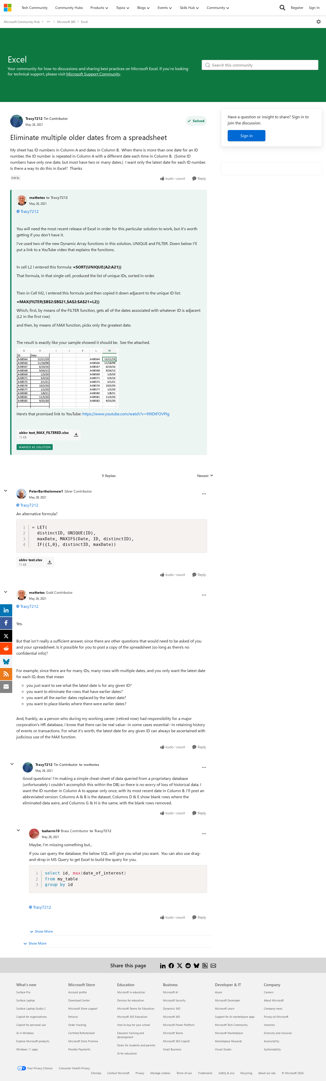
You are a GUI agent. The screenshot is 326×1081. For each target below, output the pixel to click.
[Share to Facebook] (171, 965)
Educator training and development (130, 1035)
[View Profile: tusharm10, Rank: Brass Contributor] (34, 834)
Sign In (314, 7)
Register (297, 7)
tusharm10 (51, 830)
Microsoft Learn (224, 1008)
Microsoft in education (131, 992)
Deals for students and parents (136, 1045)
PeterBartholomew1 (46, 491)
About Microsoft (274, 1000)
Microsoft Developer (227, 1000)
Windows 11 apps (27, 1049)
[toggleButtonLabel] (318, 21)
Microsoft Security (174, 1000)
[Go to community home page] (7, 7)
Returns (73, 1017)
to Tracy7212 (57, 197)
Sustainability (272, 1049)
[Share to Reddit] (188, 965)
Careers (269, 992)
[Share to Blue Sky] (196, 965)
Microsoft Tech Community (231, 1025)
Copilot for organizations (31, 1017)
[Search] (282, 8)
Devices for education (130, 1000)
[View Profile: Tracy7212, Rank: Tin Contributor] (16, 121)
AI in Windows (25, 1033)
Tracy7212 (34, 118)
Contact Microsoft (118, 1073)
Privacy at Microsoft (276, 1017)
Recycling (246, 1073)
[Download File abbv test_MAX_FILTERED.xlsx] (76, 434)
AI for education (127, 1053)
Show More (44, 931)
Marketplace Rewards (228, 1041)
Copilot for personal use (31, 1025)
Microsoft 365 (66, 22)
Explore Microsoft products (32, 1041)
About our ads (267, 1073)
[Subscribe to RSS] (205, 965)
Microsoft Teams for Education (135, 1008)
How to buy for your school (133, 1025)
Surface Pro (23, 992)
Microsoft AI (170, 992)
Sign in (246, 135)
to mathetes (89, 764)
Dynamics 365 (171, 1008)
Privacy (139, 1073)
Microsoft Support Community (93, 73)
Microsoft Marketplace (229, 1033)
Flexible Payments (79, 1049)
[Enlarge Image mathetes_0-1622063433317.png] (67, 378)
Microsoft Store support (83, 1008)
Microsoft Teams (173, 1033)
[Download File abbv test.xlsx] (49, 562)
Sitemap (96, 1073)
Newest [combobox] (205, 475)
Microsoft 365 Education (132, 1017)
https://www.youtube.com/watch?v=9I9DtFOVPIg (125, 413)
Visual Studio (223, 1049)
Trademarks (205, 1073)
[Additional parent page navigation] (48, 21)
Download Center (79, 1000)
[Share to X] (179, 965)
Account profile (77, 992)
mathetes (37, 197)
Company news (273, 1008)
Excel (84, 22)
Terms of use (184, 1073)
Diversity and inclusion (278, 1033)
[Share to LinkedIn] (163, 965)
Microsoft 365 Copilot (176, 1041)
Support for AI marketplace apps (235, 1017)
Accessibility (271, 1041)
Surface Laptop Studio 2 (31, 1008)
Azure (218, 992)
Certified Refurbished (81, 1033)
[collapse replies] (6, 491)
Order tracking (77, 1025)
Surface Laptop (25, 1000)
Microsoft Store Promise (83, 1041)
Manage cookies (160, 1073)
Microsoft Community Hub (22, 22)
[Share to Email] (213, 965)
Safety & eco (226, 1073)
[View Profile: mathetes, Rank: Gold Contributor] (21, 595)
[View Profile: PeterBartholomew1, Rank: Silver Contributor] (21, 494)
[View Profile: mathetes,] (22, 200)
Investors (269, 1025)
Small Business (172, 1049)
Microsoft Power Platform (178, 1025)
